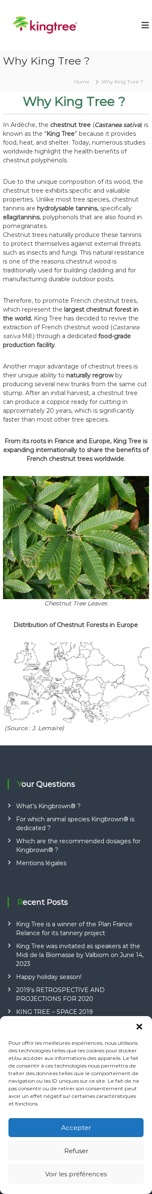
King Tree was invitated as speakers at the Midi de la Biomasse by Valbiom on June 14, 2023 (80, 955)
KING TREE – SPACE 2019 (54, 1012)
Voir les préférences (76, 1174)
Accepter (76, 1128)
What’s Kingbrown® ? (48, 806)
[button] (139, 1026)
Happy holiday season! (48, 977)
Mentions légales (41, 863)
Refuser (76, 1151)
